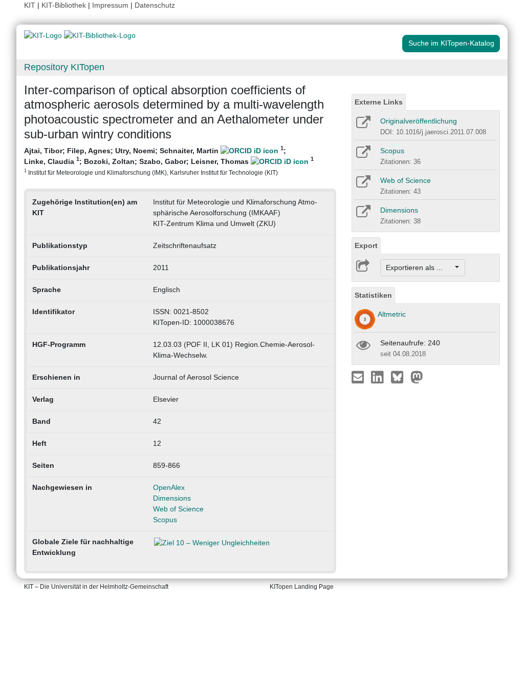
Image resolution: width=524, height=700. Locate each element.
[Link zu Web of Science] (362, 185)
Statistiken (373, 295)
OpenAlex (169, 487)
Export (366, 245)
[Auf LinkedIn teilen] (378, 377)
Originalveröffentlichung (418, 121)
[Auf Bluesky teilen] (400, 377)
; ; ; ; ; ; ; (169, 161)
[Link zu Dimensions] (362, 215)
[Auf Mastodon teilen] (416, 377)
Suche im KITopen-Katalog (451, 43)
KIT (29, 5)
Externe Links (379, 102)
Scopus (165, 520)
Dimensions (172, 498)
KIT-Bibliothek (64, 5)
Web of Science (178, 509)
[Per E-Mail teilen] (359, 377)
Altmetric (392, 314)
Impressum (110, 5)
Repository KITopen (64, 67)
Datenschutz (155, 5)
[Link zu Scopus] (362, 155)
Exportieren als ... (419, 267)
